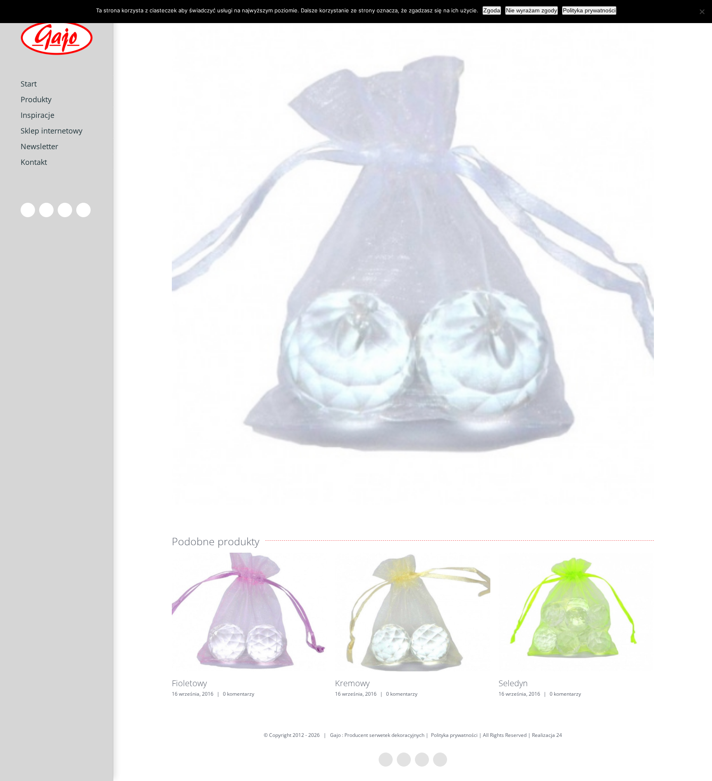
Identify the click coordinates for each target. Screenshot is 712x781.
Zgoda (491, 10)
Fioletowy (189, 683)
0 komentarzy (238, 693)
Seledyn (513, 683)
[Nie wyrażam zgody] (702, 11)
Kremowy (352, 683)
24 (559, 735)
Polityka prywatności (454, 735)
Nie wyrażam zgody (531, 10)
